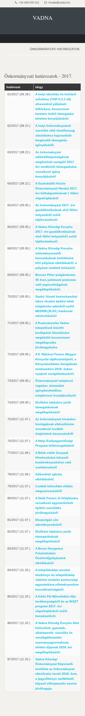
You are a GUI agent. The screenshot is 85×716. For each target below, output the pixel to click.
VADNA (43, 17)
